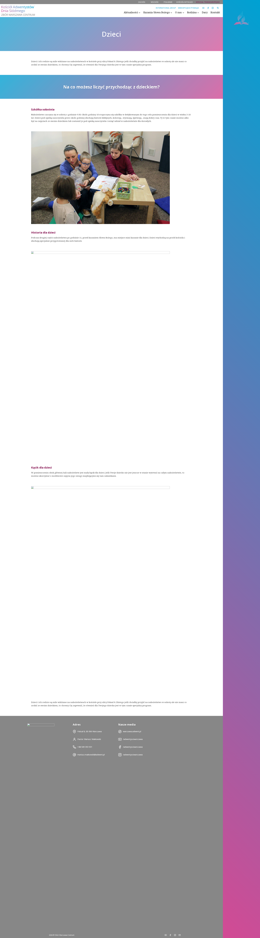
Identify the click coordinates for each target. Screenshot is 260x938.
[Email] (180, 935)
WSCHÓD (154, 2)
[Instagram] (213, 8)
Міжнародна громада (188, 8)
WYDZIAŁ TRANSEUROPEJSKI (208, 2)
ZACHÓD (141, 2)
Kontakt (215, 12)
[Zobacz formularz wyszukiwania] (218, 8)
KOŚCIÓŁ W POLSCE (184, 2)
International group (166, 8)
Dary (205, 12)
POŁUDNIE (168, 2)
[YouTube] (203, 8)
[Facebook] (208, 8)
